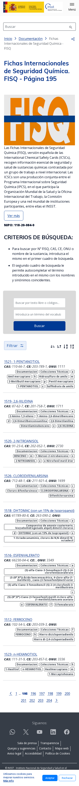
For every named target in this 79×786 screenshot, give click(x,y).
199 (59, 693)
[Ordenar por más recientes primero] (53, 346)
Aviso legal (14, 753)
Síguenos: (39, 723)
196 (33, 693)
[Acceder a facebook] (66, 734)
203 (40, 700)
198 (50, 693)
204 (49, 700)
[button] (72, 7)
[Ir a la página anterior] (10, 693)
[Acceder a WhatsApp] (12, 734)
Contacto (45, 748)
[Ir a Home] (33, 7)
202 (32, 700)
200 (67, 693)
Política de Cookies (57, 753)
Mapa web (62, 748)
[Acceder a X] (26, 734)
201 (23, 700)
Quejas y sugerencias (21, 748)
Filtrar (12, 345)
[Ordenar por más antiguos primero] (59, 346)
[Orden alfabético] (65, 346)
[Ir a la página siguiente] (56, 700)
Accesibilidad (33, 753)
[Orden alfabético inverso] (72, 346)
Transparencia (49, 743)
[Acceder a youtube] (39, 734)
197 (42, 693)
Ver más (13, 215)
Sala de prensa (27, 743)
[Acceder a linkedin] (53, 734)
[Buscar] (71, 26)
